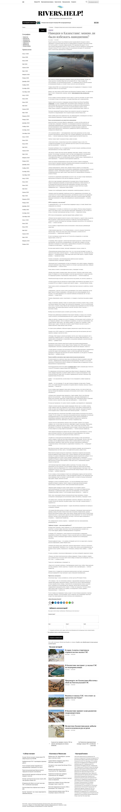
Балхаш (88, 758)
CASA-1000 (76, 756)
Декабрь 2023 (25, 164)
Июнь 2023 (25, 185)
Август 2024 (25, 136)
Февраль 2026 (25, 74)
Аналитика (76, 758)
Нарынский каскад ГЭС (86, 771)
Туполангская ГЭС (85, 786)
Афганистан (26, 44)
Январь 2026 (25, 78)
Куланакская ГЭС (93, 768)
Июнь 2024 (25, 143)
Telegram (30, 804)
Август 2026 (25, 53)
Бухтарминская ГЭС (94, 758)
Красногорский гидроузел (84, 768)
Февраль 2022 (25, 240)
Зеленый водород (30, 806)
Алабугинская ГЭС (83, 756)
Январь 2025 (25, 119)
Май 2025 (24, 105)
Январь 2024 (25, 161)
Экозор (45, 806)
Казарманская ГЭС (85, 762)
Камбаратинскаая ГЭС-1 (79, 764)
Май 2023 (24, 188)
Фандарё (92, 789)
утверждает (51, 103)
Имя (49, 624)
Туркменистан (26, 41)
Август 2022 (25, 220)
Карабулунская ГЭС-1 (86, 765)
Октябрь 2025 (25, 88)
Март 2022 (25, 237)
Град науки (50, 806)
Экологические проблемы (86, 794)
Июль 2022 (25, 223)
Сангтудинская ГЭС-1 (92, 777)
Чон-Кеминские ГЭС (78, 792)
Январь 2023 (25, 202)
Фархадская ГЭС (77, 791)
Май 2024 (24, 147)
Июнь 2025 (25, 102)
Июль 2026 (25, 57)
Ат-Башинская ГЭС (83, 758)
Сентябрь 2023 (26, 175)
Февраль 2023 (25, 199)
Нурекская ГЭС (87, 774)
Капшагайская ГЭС (78, 765)
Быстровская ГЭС (78, 759)
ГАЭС (82, 761)
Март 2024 (25, 154)
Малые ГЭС (37, 2)
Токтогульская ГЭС (87, 785)
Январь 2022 (25, 244)
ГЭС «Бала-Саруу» (87, 761)
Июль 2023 (25, 181)
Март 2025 (25, 112)
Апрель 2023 (25, 192)
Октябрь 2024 (25, 129)
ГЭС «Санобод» (94, 761)
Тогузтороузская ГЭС (78, 785)
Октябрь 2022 (25, 213)
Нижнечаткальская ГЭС (79, 774)
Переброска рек (91, 776)
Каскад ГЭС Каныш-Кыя (90, 767)
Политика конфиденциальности (51, 804)
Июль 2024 (25, 140)
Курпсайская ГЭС (77, 770)
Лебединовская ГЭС (86, 770)
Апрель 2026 (25, 67)
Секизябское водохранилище (90, 780)
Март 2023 (25, 195)
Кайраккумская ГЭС (93, 762)
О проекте (73, 2)
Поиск (23, 27)
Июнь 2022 (25, 226)
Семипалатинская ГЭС (84, 782)
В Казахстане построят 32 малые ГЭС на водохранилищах (81, 666)
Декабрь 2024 (25, 123)
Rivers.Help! (60, 13)
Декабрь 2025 (25, 81)
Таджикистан (26, 39)
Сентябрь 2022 (26, 216)
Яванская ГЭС (95, 794)
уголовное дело (72, 366)
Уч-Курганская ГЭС (86, 789)
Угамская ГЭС (87, 788)
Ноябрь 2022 (25, 209)
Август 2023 (25, 178)
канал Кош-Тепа (81, 795)
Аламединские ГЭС (91, 756)
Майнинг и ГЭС (93, 770)
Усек (91, 788)
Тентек (91, 783)
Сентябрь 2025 (26, 91)
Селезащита (76, 782)
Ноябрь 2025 (25, 84)
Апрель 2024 (25, 150)
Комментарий (52, 614)
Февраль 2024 (25, 157)
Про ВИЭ (24, 806)
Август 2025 (25, 95)
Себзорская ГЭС (80, 780)
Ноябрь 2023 (25, 168)
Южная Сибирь (27, 46)
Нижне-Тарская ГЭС (92, 773)
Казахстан (25, 36)
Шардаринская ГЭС (87, 792)
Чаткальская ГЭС (93, 791)
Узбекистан (26, 43)
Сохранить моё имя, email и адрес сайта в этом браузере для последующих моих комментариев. (72, 630)
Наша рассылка (66, 2)
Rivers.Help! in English (39, 804)
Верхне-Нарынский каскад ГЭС (88, 759)
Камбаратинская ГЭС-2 (89, 764)
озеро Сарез (87, 795)
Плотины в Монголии (57, 754)
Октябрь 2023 (25, 171)
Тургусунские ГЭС (92, 786)
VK (34, 804)
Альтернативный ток (39, 806)
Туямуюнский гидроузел (79, 788)
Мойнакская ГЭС (77, 771)
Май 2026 (24, 64)
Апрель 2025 (25, 109)
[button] (50, 603)
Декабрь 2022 (25, 206)
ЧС (51, 604)
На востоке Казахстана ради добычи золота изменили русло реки (80, 727)
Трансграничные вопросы (47, 2)
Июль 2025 (25, 98)
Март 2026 (25, 71)
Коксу (78, 768)
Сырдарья (88, 783)
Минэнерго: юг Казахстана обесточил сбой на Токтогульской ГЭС (81, 681)
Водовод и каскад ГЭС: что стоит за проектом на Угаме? (80, 696)
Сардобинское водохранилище (88, 779)
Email (67, 624)
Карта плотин (58, 2)
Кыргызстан (26, 38)
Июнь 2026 (25, 60)
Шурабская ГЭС (77, 794)
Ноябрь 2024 (25, 126)
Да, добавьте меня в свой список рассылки (58, 632)
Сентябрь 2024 (26, 133)
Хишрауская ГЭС (84, 791)
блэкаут (76, 795)
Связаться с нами (62, 804)
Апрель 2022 (25, 233)
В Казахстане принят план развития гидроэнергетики (80, 712)
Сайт (85, 624)
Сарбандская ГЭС (78, 779)
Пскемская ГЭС (77, 777)
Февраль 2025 (25, 116)
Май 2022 (24, 230)
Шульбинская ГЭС (94, 792)
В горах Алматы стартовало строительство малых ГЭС (77, 651)
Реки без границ (84, 777)
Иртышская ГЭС (77, 762)
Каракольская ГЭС (81, 767)
